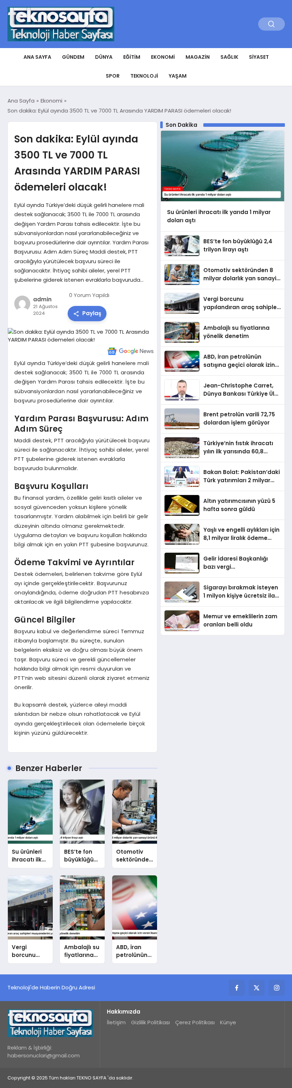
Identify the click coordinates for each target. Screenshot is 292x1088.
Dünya (104, 57)
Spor (113, 75)
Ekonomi (163, 57)
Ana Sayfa (37, 57)
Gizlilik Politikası (150, 1022)
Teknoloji (144, 75)
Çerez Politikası (195, 1022)
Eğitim (131, 57)
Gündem (73, 57)
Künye (228, 1022)
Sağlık (229, 57)
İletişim (116, 1022)
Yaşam (178, 75)
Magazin (198, 57)
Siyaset (259, 57)
